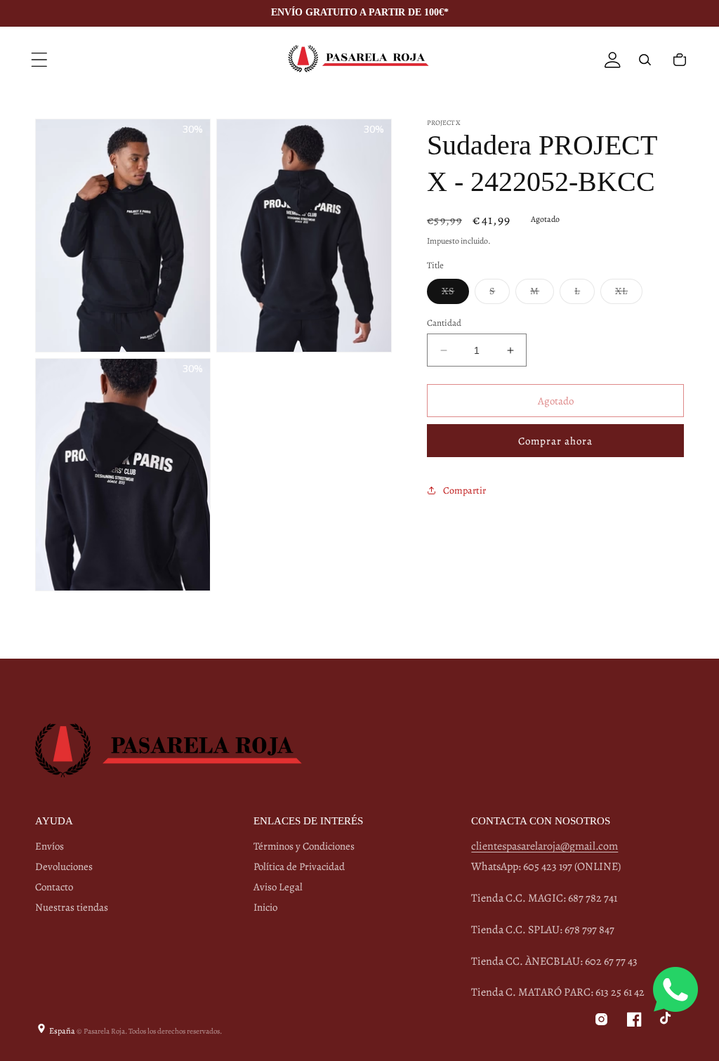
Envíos (49, 846)
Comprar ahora (555, 441)
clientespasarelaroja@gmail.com (544, 846)
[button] (39, 59)
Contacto (54, 887)
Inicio (265, 907)
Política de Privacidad (299, 866)
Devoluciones (64, 866)
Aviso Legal (278, 887)
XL (628, 294)
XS (455, 294)
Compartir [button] (464, 490)
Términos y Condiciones (304, 846)
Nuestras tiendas (71, 907)
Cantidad (444, 323)
